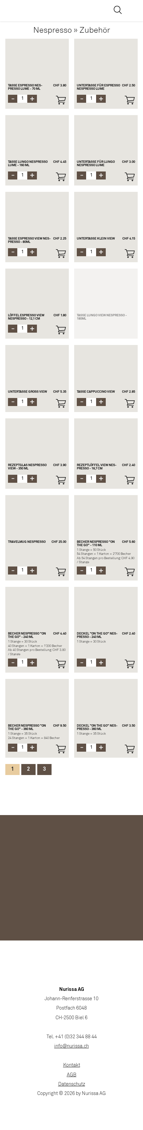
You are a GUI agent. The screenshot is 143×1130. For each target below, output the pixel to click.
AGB (71, 1075)
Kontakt (71, 1065)
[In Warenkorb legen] (61, 100)
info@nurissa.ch (71, 1046)
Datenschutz (71, 1084)
